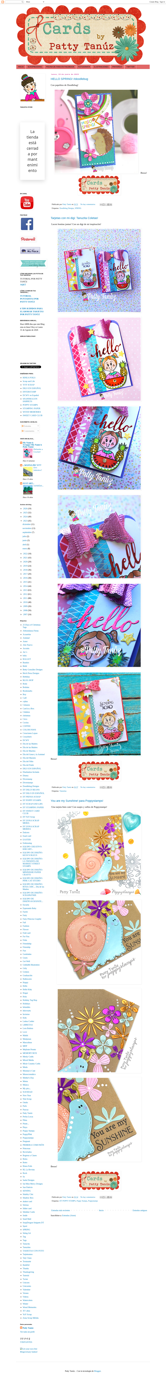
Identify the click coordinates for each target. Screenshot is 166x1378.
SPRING (78, 208)
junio (25, 540)
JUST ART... (28, 483)
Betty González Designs (33, 669)
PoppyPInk (27, 1134)
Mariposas (27, 1039)
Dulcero (26, 832)
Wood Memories (29, 1307)
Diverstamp (27, 779)
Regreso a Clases (30, 1155)
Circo (25, 719)
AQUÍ (23, 285)
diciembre (27, 524)
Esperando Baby (29, 908)
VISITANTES (26, 1342)
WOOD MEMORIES (32, 412)
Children (26, 712)
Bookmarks (27, 691)
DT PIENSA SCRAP (32, 797)
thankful (26, 1265)
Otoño (25, 1102)
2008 (25, 610)
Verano (26, 1293)
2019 (25, 566)
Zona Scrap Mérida (31, 1318)
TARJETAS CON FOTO (33, 1251)
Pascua (25, 1110)
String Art (27, 1233)
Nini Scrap (27, 1099)
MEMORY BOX (30, 1053)
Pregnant (26, 1141)
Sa (24, 1177)
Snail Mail (27, 1219)
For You (26, 936)
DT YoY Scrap (29, 817)
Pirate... (26, 1124)
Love (25, 1032)
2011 (25, 598)
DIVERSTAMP (29, 392)
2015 (25, 582)
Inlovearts (27, 1011)
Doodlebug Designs (67, 208)
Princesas (26, 1148)
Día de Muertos (29, 751)
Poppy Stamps (82, 1201)
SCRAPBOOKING (35, 67)
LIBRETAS (28, 1025)
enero (25, 548)
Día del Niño (28, 761)
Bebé (25, 666)
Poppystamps (93, 1201)
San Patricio (28, 1187)
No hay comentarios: (88, 204)
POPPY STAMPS (30, 405)
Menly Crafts (28, 1057)
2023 (25, 521)
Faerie (25, 912)
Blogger (97, 1371)
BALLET (27, 659)
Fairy (25, 915)
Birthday (26, 677)
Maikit (25, 1035)
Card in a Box (28, 708)
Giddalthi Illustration (31, 965)
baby (25, 655)
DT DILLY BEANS (31, 790)
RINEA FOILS (29, 378)
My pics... (27, 1088)
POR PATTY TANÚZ (30, 314)
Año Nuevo (27, 645)
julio (25, 536)
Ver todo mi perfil (27, 1332)
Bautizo (26, 662)
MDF (25, 1046)
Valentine (26, 1290)
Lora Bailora (28, 1028)
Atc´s (25, 652)
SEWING (27, 1191)
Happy (25, 982)
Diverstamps (28, 782)
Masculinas (27, 1042)
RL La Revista (29, 1170)
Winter (25, 1304)
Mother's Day (28, 1078)
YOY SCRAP (28, 385)
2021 (25, 558)
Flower (26, 929)
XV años (26, 1311)
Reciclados (27, 1152)
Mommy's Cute (29, 1071)
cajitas (25, 701)
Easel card (27, 836)
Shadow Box (28, 1198)
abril (25, 544)
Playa (25, 1127)
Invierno (26, 1014)
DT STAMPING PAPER (33, 807)
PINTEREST (117, 67)
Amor (25, 641)
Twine (25, 1279)
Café (25, 698)
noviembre (27, 528)
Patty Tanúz (27, 1113)
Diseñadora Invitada (31, 772)
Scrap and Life (29, 381)
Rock (25, 1173)
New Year (27, 1095)
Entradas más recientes (60, 1210)
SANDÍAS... (39, 486)
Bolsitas (26, 687)
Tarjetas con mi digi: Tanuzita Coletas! (74, 218)
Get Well (26, 961)
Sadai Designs (28, 1180)
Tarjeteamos (28, 1254)
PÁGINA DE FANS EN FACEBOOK (60, 67)
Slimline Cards (29, 1212)
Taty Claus (27, 1258)
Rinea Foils (27, 1166)
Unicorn (26, 1283)
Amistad (26, 638)
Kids (25, 1018)
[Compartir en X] (106, 204)
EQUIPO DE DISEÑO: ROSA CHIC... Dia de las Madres (33, 886)
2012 (25, 594)
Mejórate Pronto (29, 1049)
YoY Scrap (27, 1314)
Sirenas (26, 1205)
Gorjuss (26, 972)
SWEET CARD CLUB (32, 415)
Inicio (101, 1210)
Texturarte (27, 1261)
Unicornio (27, 1286)
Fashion (26, 926)
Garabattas (27, 954)
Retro (25, 1162)
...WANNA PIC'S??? (32, 465)
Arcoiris (26, 648)
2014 (25, 586)
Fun (24, 951)
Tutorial (26, 1275)
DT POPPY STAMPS (68, 1201)
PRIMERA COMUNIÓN (33, 1145)
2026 (25, 508)
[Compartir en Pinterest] (111, 204)
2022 (25, 553)
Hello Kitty (27, 989)
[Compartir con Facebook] (108, 204)
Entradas (27, 426)
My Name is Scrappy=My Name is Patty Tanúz (32, 445)
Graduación (27, 975)
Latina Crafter (28, 1021)
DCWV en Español (31, 395)
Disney (26, 775)
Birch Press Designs (31, 673)
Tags (25, 1240)
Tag (24, 1237)
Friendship (27, 944)
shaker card (27, 1201)
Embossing (27, 843)
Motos (25, 1081)
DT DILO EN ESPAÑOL (33, 793)
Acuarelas (27, 634)
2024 (25, 516)
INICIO (21, 67)
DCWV (26, 740)
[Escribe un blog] (103, 204)
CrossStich (27, 737)
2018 (25, 570)
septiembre (27, 532)
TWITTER (130, 67)
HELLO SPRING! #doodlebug (69, 79)
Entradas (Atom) (69, 1215)
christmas (26, 715)
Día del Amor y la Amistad (34, 754)
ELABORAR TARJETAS (32, 311)
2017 (25, 574)
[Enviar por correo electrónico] (101, 204)
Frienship (26, 947)
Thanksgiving (28, 1272)
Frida (25, 940)
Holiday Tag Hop (30, 1000)
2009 (25, 606)
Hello (25, 986)
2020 (25, 562)
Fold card (26, 933)
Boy (24, 694)
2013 (25, 590)
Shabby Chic (28, 1194)
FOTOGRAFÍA (84, 67)
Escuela (26, 905)
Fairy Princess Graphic (32, 919)
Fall (24, 922)
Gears (25, 958)
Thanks (26, 1268)
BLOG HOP (28, 680)
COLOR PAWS (29, 730)
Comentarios (28, 431)
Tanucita (26, 1244)
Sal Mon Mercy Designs (33, 1184)
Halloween (27, 979)
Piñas (25, 1120)
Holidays (26, 1004)
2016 (25, 578)
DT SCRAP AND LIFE (33, 804)
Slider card (27, 1208)
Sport (25, 1226)
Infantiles (26, 1007)
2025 (25, 512)
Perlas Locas (28, 1117)
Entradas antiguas (140, 1210)
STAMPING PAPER (31, 408)
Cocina (26, 722)
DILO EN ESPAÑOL (32, 388)
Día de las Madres (30, 747)
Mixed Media (28, 1060)
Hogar (25, 993)
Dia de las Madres (30, 744)
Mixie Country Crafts (31, 1064)
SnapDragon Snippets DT (33, 1222)
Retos (25, 1159)
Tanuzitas (63, 791)
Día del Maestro (29, 758)
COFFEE (27, 726)
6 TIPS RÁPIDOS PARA (31, 308)
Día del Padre (28, 765)
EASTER (27, 839)
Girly (25, 968)
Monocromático (29, 1074)
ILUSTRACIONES (101, 67)
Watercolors (27, 1300)
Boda (25, 684)
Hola (25, 997)
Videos (25, 1297)
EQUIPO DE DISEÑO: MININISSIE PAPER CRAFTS (33, 872)
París (25, 1106)
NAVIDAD (27, 1092)
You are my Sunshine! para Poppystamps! (77, 800)
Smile (25, 1215)
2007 (25, 614)
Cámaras (26, 705)
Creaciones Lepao (30, 733)
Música (26, 1085)
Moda (25, 1067)
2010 (25, 602)
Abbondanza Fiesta (31, 631)
